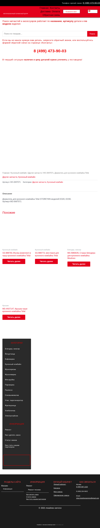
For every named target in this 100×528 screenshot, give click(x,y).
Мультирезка (10, 369)
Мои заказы (58, 492)
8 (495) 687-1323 (82, 487)
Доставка (45, 11)
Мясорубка (9, 380)
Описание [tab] (7, 193)
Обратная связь (51, 15)
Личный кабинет (60, 484)
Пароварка (9, 385)
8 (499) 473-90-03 (91, 3)
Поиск (92, 34)
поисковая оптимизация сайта (49, 524)
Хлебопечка (10, 411)
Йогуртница (10, 354)
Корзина (57, 488)
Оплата (56, 11)
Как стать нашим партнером (12, 446)
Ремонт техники (34, 490)
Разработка (39, 524)
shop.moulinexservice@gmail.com (87, 498)
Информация (7, 489)
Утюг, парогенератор (14, 400)
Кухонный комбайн (19, 173)
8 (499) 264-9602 (82, 491)
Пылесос (9, 390)
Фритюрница (10, 405)
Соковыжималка (12, 395)
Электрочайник (11, 416)
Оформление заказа (61, 495)
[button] (16, 348)
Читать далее (13, 261)
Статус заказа (11, 440)
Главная (44, 8)
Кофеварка (10, 359)
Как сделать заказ (12, 435)
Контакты (55, 8)
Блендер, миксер (12, 349)
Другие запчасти (35, 173)
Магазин (4, 486)
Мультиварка (10, 374)
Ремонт (8, 430)
